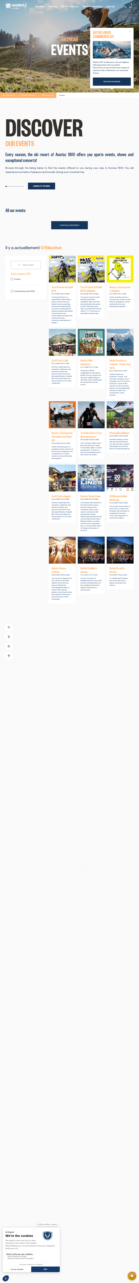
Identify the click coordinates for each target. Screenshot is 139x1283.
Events (17, 279)
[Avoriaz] (16, 6)
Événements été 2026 (24, 291)
